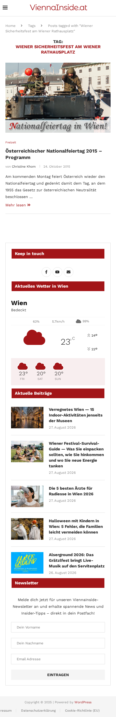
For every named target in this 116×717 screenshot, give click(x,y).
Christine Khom (24, 166)
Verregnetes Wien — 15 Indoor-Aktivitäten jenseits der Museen (76, 415)
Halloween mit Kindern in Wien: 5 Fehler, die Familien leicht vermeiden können (76, 526)
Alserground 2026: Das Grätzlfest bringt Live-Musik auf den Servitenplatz (77, 560)
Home (10, 26)
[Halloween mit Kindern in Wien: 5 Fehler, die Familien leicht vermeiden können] (27, 529)
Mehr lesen (15, 205)
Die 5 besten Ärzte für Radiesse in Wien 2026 (71, 491)
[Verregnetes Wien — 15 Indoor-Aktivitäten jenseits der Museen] (27, 417)
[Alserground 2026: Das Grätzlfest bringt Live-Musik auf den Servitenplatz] (27, 563)
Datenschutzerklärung (38, 710)
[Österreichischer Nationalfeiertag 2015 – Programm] (58, 98)
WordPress (82, 702)
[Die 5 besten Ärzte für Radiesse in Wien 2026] (27, 496)
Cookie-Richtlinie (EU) (82, 710)
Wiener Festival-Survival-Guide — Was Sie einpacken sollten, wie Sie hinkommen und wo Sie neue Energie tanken (76, 454)
